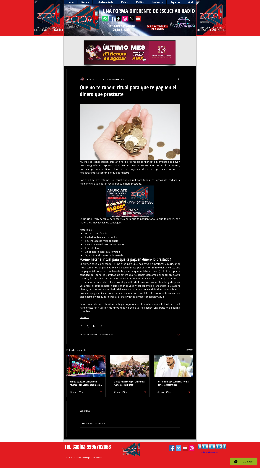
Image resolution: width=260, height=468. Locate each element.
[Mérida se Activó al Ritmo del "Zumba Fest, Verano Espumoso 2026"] (85, 366)
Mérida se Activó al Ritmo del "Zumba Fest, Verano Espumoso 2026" (85, 383)
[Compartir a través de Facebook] (81, 326)
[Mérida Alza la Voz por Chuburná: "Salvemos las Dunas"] (129, 366)
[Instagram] (125, 18)
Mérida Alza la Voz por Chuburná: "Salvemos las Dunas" (129, 383)
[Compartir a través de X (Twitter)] (87, 326)
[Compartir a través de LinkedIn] (94, 326)
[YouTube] (138, 18)
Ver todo (189, 349)
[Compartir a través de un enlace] (101, 326)
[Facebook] (111, 18)
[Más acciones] (178, 79)
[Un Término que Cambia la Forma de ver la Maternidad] (173, 366)
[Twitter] (178, 448)
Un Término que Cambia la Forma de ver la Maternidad (172, 383)
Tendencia (84, 317)
